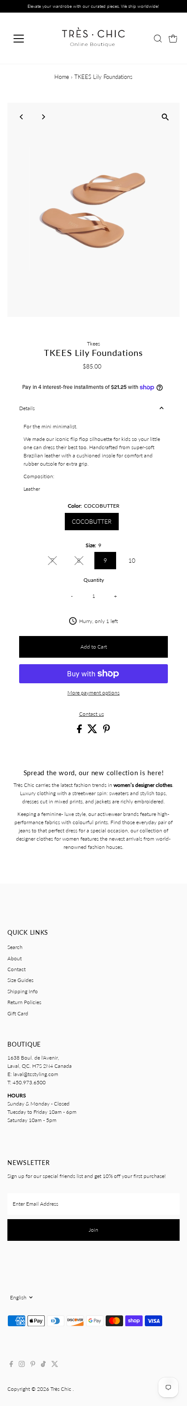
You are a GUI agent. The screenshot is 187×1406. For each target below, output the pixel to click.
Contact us (91, 714)
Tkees (93, 343)
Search (15, 947)
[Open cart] (173, 38)
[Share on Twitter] (93, 731)
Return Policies (24, 1002)
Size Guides (20, 980)
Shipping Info (22, 991)
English (18, 1297)
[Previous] (21, 117)
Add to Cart (93, 646)
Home (61, 76)
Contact (16, 969)
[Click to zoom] (165, 117)
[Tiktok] (43, 1365)
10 (131, 560)
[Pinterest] (32, 1365)
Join (93, 1230)
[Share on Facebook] (80, 731)
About (14, 958)
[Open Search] (158, 38)
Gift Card (17, 1013)
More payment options (93, 692)
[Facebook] (11, 1365)
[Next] (43, 117)
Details (27, 408)
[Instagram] (22, 1365)
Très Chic (61, 1389)
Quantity (93, 580)
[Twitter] (54, 1365)
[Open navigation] (28, 38)
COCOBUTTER (92, 521)
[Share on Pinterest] (106, 731)
